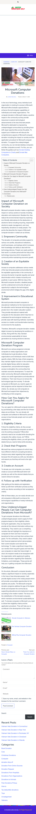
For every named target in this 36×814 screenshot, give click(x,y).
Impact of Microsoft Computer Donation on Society (17, 164)
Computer (9, 645)
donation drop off (7, 762)
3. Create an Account (13, 185)
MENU (31, 55)
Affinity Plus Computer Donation (21, 635)
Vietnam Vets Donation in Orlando (13, 740)
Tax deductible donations (9, 790)
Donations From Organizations (11, 776)
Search (3, 713)
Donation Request (7, 769)
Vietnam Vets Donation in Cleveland (13, 737)
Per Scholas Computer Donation (22, 626)
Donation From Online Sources (11, 765)
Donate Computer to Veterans (21, 618)
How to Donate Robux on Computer (8, 652)
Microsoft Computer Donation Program (16, 174)
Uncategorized (6, 797)
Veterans (4, 800)
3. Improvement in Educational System (17, 172)
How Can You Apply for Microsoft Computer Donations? (17, 177)
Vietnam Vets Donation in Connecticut (14, 726)
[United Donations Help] (18, 8)
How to (3, 786)
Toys (3, 793)
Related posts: (11, 196)
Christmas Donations (8, 755)
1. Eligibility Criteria (12, 180)
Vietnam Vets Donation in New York (13, 730)
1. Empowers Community (14, 167)
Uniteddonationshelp (11, 810)
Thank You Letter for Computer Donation (29, 652)
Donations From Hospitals (10, 772)
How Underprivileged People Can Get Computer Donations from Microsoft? (15, 190)
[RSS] (18, 2)
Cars (3, 752)
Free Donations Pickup (9, 783)
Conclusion (7, 194)
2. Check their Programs (13, 183)
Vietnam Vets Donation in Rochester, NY (15, 733)
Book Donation (6, 748)
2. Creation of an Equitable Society (16, 169)
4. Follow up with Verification (15, 187)
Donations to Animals (8, 779)
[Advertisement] (18, 34)
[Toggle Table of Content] (30, 160)
